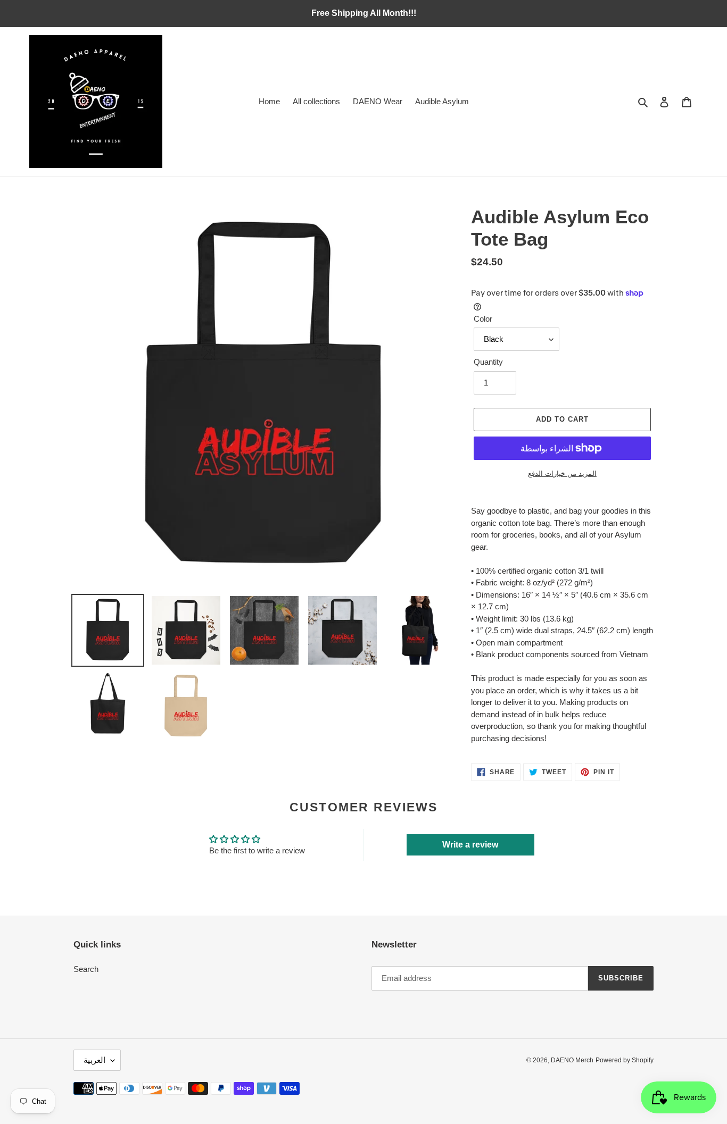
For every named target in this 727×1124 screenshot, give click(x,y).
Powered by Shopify (625, 1060)
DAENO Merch (572, 1060)
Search (85, 969)
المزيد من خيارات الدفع (562, 473)
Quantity (488, 361)
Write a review (470, 844)
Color (483, 318)
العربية (94, 1059)
